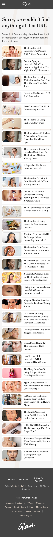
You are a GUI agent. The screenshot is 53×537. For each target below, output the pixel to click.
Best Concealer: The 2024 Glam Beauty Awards (36, 108)
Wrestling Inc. (26, 515)
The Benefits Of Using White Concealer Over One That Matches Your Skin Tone (37, 82)
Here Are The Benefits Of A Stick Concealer (37, 95)
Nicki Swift (17, 511)
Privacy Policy (38, 480)
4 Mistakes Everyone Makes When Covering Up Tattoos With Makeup (37, 441)
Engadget (10, 502)
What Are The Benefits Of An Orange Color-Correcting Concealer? (36, 237)
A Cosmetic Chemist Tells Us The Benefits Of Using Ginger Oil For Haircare (36, 276)
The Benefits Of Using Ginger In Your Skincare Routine (35, 224)
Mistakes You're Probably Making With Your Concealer (36, 454)
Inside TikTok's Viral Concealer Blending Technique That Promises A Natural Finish (36, 196)
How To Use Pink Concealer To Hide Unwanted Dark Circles (35, 359)
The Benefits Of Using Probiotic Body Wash (34, 121)
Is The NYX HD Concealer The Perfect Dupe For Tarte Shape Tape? (37, 428)
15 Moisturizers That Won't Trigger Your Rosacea (37, 331)
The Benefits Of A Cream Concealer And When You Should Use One (36, 250)
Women (37, 511)
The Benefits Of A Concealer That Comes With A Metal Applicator (35, 51)
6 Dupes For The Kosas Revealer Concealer (35, 167)
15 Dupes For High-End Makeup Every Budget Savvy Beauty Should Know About (37, 400)
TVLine (30, 502)
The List (28, 511)
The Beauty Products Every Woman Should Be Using (37, 209)
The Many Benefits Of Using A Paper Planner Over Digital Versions (35, 372)
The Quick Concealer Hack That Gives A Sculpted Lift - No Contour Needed (37, 263)
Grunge (8, 507)
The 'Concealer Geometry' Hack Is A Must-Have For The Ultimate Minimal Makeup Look (36, 153)
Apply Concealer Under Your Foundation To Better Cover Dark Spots (37, 385)
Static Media (17, 486)
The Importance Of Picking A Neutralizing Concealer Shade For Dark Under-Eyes (37, 137)
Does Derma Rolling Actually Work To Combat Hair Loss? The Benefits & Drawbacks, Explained (36, 318)
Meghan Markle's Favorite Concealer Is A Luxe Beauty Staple (37, 303)
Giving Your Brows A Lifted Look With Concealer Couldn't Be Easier (37, 290)
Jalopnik (21, 502)
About (11, 479)
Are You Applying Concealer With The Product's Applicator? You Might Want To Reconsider (37, 66)
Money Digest (42, 507)
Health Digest (20, 507)
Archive (23, 479)
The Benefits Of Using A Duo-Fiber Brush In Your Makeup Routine (36, 181)
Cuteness (40, 502)
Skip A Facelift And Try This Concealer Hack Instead (35, 346)
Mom (31, 507)
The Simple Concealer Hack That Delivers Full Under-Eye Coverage (35, 415)
